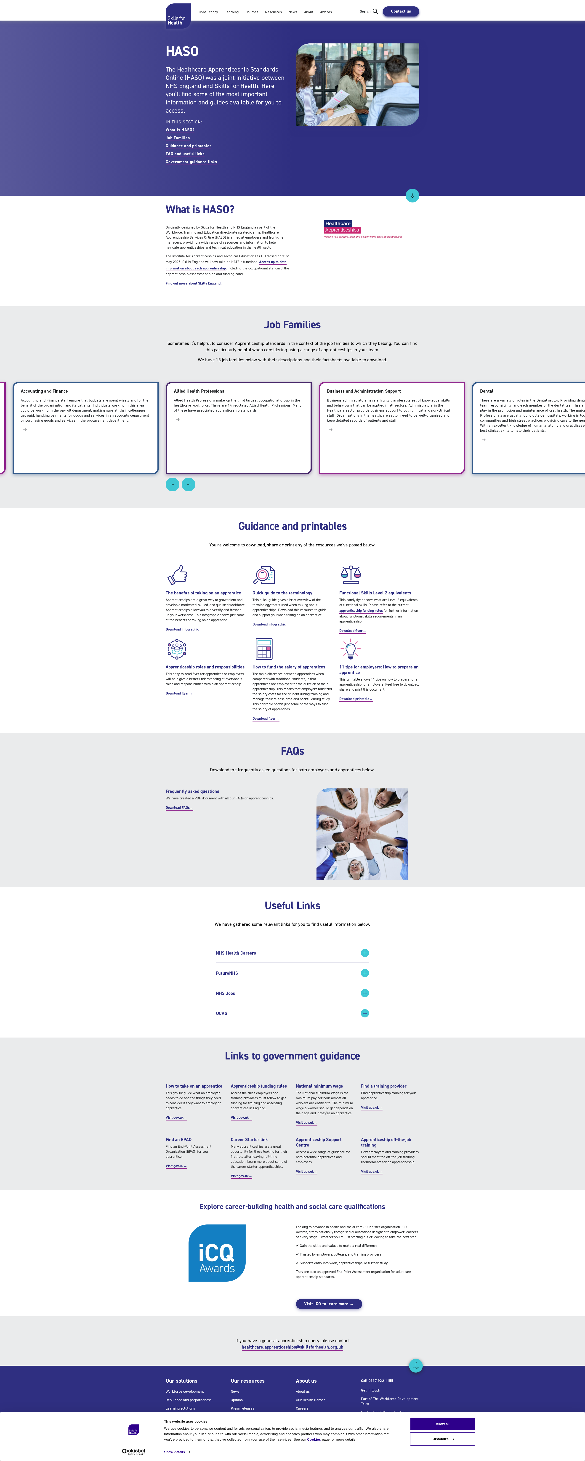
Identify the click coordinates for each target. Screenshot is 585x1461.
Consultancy (208, 12)
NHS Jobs (225, 993)
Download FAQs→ (179, 807)
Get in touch (370, 1390)
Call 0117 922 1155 (377, 1380)
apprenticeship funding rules (361, 610)
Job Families (178, 138)
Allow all (442, 1424)
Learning (232, 12)
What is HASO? (180, 130)
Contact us (401, 11)
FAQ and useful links (185, 154)
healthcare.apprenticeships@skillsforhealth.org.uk (292, 1347)
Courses (252, 12)
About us (303, 1391)
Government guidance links (191, 162)
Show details (174, 1452)
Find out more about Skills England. (193, 283)
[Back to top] (416, 1366)
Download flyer (352, 630)
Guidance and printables (188, 146)
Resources (273, 12)
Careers (302, 1408)
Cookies (314, 1439)
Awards (326, 12)
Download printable (356, 698)
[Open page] (25, 419)
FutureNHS (227, 973)
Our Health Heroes (310, 1399)
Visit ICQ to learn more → (329, 1304)
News (293, 12)
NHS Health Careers (236, 953)
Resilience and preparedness (189, 1399)
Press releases (242, 1408)
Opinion (237, 1399)
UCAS (221, 1013)
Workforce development (185, 1391)
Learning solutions (180, 1408)
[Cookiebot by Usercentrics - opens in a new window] (134, 1452)
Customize (440, 1439)
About (308, 12)
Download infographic (184, 629)
